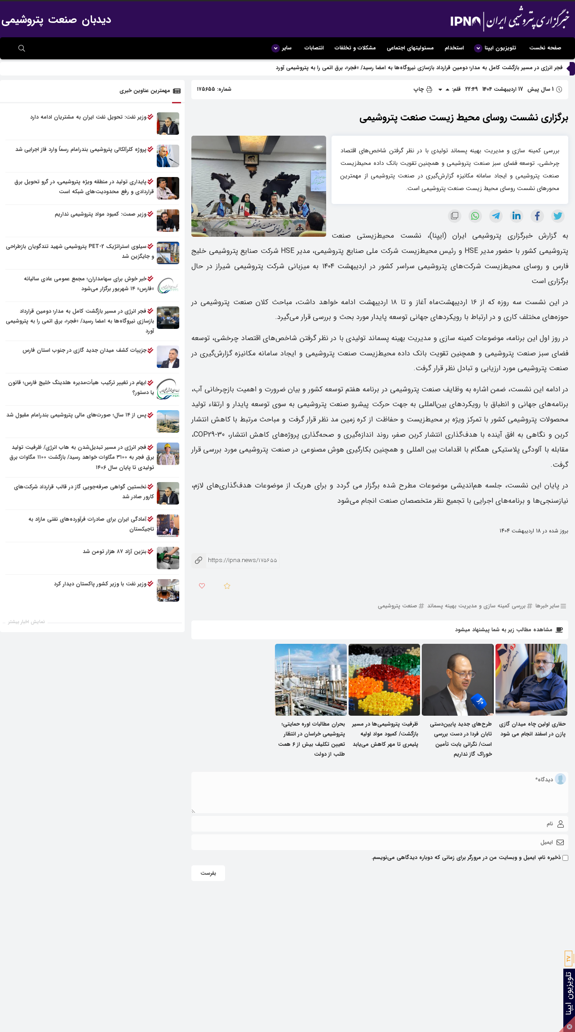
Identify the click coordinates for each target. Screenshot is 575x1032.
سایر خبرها (547, 606)
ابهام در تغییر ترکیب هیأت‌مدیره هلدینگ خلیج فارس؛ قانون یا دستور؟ (81, 388)
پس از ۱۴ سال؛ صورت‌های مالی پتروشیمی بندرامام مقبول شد (76, 415)
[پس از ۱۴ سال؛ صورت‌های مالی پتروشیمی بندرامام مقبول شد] (168, 422)
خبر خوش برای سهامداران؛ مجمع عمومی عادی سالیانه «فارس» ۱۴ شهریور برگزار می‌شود (89, 284)
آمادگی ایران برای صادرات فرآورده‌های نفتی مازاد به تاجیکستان (91, 524)
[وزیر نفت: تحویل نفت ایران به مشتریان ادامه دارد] (168, 123)
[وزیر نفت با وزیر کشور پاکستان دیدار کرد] (168, 590)
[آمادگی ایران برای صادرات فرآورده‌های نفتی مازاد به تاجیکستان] (168, 525)
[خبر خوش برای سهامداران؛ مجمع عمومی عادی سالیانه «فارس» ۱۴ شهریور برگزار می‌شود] (168, 285)
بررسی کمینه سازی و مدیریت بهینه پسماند (476, 606)
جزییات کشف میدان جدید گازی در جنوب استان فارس (84, 350)
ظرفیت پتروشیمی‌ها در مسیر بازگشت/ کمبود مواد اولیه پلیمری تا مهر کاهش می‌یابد (385, 734)
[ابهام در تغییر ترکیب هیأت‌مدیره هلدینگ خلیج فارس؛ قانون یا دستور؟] (168, 389)
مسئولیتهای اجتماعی (410, 48)
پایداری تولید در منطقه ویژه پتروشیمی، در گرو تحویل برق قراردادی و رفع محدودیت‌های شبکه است (84, 186)
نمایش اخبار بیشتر (26, 622)
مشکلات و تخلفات (355, 48)
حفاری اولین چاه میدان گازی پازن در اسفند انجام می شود (532, 729)
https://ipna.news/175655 (234, 560)
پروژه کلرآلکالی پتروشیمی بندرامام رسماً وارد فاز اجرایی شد (80, 149)
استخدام (454, 48)
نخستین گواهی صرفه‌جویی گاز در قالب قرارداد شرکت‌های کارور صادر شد (84, 492)
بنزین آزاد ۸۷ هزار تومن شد (114, 551)
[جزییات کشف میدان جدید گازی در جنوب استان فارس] (168, 357)
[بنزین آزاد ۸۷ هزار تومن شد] (168, 558)
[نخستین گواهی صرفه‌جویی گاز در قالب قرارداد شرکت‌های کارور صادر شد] (168, 493)
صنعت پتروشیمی (397, 606)
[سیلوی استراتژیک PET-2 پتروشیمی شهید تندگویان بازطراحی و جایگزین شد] (168, 253)
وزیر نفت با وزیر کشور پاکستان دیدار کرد (100, 584)
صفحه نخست (545, 48)
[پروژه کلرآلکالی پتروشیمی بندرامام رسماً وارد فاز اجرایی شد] (168, 156)
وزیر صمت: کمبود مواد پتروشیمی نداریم (100, 214)
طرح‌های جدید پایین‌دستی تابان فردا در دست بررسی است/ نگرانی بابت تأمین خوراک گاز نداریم (461, 739)
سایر (287, 48)
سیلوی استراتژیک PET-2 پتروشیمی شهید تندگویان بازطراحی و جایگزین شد (80, 251)
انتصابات (314, 48)
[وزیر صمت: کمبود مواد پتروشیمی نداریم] (168, 220)
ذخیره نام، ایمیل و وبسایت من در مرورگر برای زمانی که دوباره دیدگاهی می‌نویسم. (466, 857)
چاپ (419, 89)
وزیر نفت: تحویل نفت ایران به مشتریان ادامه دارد (88, 117)
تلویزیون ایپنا (500, 48)
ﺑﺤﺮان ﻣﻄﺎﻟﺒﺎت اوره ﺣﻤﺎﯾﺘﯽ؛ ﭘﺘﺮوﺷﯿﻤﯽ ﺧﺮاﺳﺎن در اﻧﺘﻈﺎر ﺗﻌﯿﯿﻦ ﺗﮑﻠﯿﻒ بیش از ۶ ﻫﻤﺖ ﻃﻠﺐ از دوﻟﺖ (311, 739)
